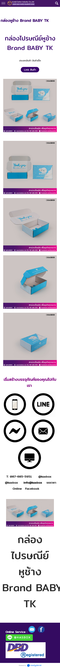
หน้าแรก (4, 10)
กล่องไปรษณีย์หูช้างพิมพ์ (34, 10)
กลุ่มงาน (15, 10)
